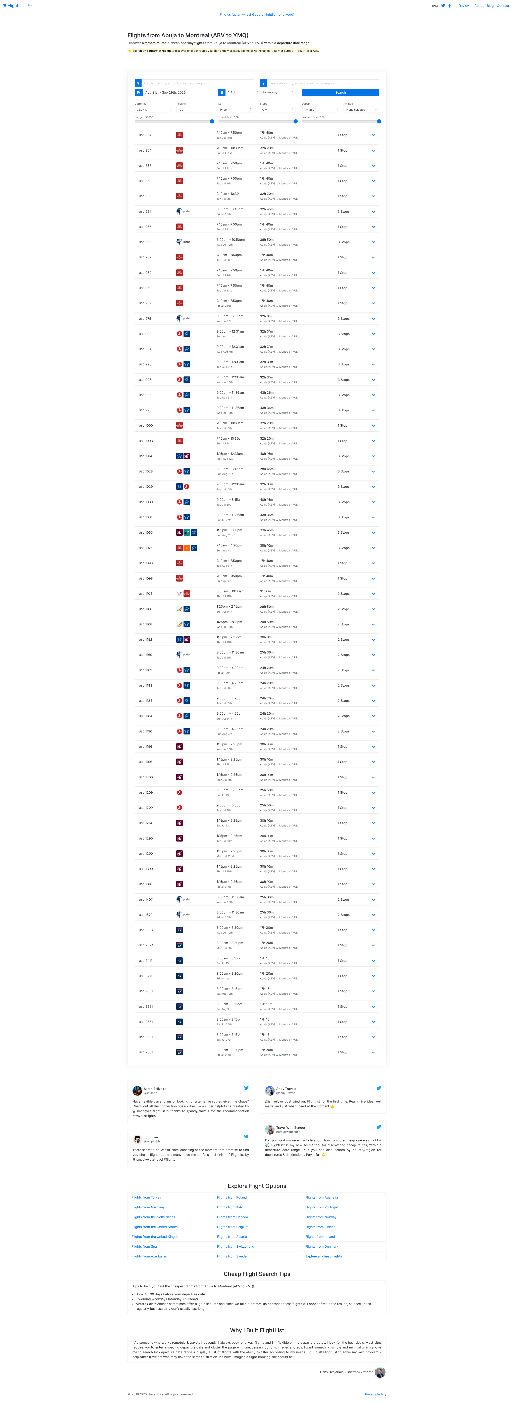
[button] (373, 135)
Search (340, 92)
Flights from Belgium (232, 1227)
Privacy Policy (376, 1394)
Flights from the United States (154, 1227)
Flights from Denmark (321, 1246)
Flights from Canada (232, 1217)
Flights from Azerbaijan (149, 1256)
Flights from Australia (321, 1197)
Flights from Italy (230, 1207)
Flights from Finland (320, 1227)
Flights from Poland (232, 1197)
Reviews (465, 6)
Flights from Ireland (320, 1237)
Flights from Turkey (146, 1197)
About (479, 6)
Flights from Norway (321, 1217)
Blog (490, 6)
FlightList (15, 5)
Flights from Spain (145, 1246)
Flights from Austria (232, 1237)
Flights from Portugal (321, 1207)
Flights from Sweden (232, 1256)
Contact (503, 6)
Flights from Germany (148, 1207)
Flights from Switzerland (235, 1246)
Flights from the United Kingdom (157, 1237)
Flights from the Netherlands (153, 1217)
